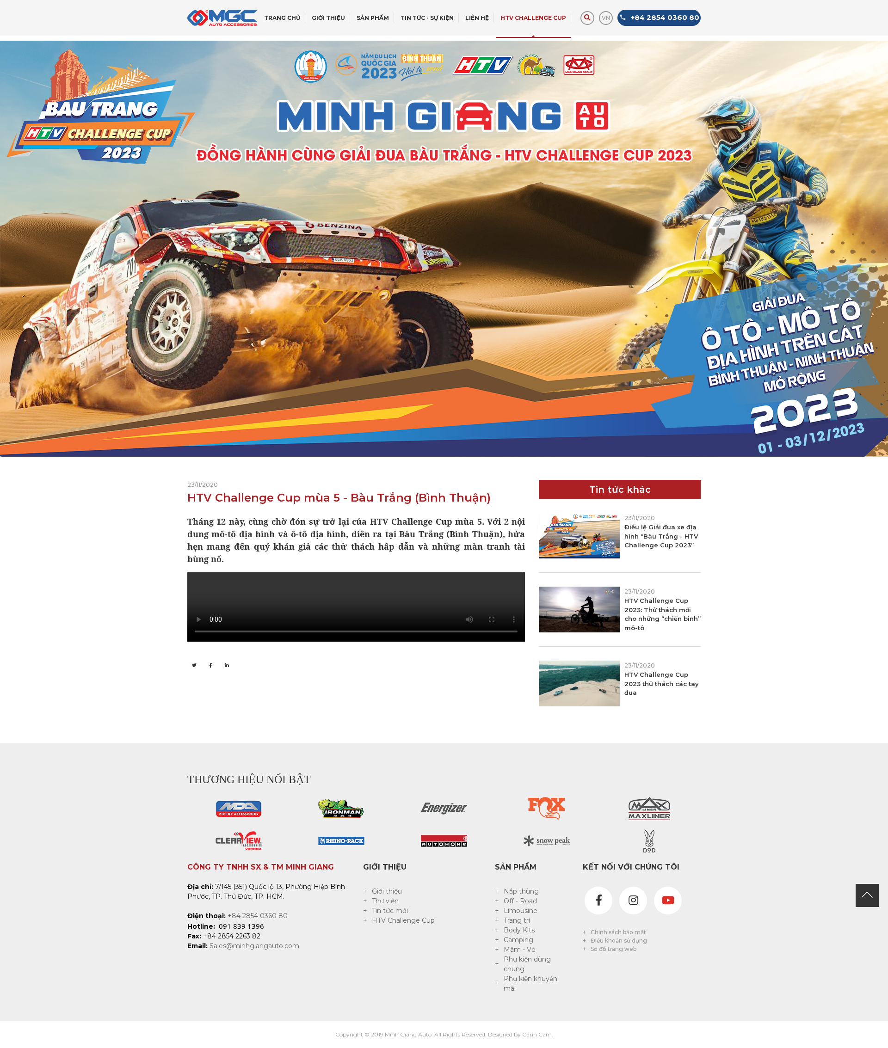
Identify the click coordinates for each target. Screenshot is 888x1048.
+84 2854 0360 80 (258, 916)
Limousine (520, 911)
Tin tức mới (390, 911)
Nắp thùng (521, 891)
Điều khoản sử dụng (619, 940)
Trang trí (517, 920)
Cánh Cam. (537, 1034)
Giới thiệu (387, 891)
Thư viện (385, 901)
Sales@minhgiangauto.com (254, 946)
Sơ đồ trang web (613, 948)
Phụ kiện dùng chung (527, 964)
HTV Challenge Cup (403, 920)
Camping (518, 940)
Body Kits (519, 930)
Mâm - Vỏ (520, 949)
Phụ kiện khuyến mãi (530, 983)
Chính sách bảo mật (618, 932)
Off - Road (520, 901)
